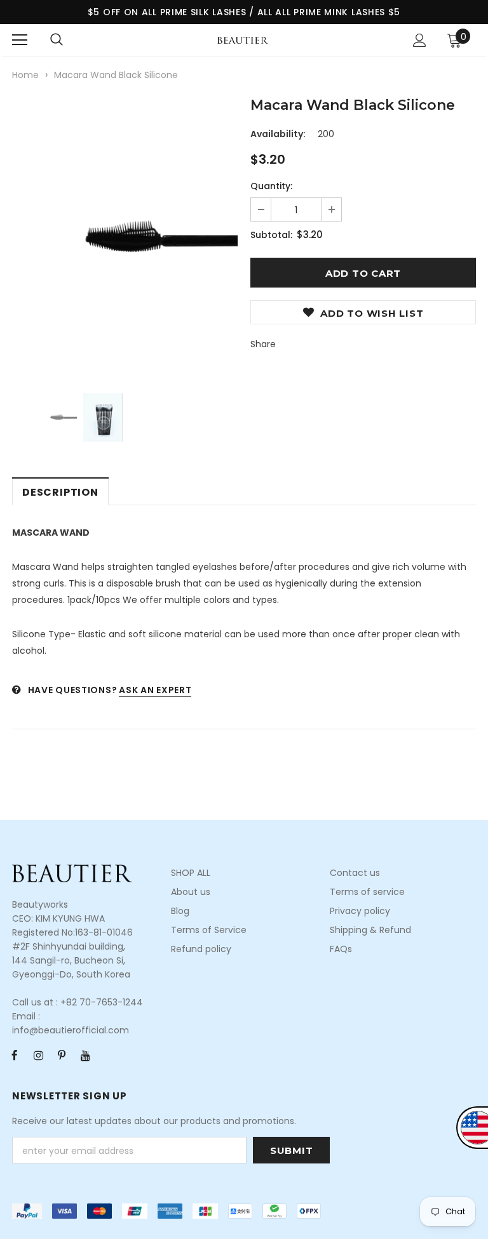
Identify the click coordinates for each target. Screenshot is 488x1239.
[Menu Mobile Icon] (19, 40)
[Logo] (242, 39)
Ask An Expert (155, 690)
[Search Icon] (56, 40)
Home (25, 75)
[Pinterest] (61, 1055)
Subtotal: (271, 235)
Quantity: (271, 186)
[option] (125, 236)
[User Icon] (419, 40)
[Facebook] (14, 1055)
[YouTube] (85, 1055)
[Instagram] (38, 1055)
